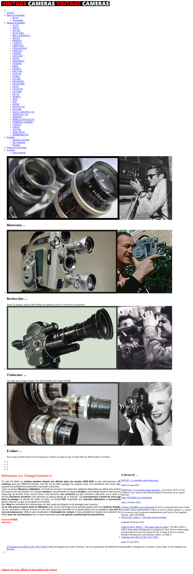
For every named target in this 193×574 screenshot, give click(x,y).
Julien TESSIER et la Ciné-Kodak (136, 497)
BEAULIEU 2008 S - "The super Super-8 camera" (144, 517)
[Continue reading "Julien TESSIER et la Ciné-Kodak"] (138, 507)
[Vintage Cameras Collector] (55, 5)
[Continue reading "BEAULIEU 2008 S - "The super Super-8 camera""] (145, 527)
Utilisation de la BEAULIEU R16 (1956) (139, 537)
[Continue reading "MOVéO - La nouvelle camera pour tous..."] (141, 490)
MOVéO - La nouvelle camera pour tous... (140, 480)
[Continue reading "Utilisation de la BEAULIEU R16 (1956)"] (26, 547)
